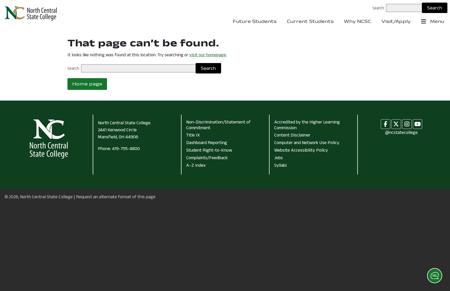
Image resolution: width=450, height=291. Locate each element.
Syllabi (280, 165)
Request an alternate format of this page (115, 196)
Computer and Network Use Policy (306, 142)
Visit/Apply (396, 21)
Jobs (278, 157)
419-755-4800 (126, 148)
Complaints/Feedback (207, 157)
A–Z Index (196, 165)
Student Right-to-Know (209, 150)
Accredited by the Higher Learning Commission (307, 124)
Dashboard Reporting (206, 142)
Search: (378, 7)
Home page (87, 83)
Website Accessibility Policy (301, 150)
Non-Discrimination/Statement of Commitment (218, 124)
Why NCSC (357, 21)
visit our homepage (207, 54)
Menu (436, 21)
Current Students (310, 21)
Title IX (193, 135)
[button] (434, 275)
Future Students (255, 21)
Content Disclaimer (292, 135)
